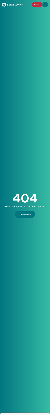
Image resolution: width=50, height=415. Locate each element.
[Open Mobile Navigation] (45, 4)
